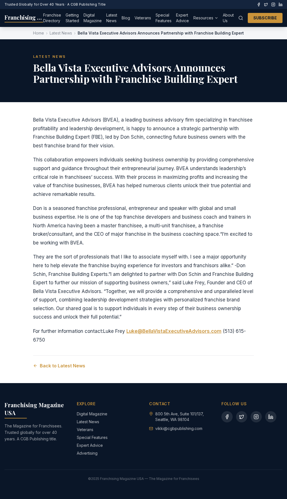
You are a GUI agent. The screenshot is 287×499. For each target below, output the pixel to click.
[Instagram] (273, 4)
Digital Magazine (93, 18)
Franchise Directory (52, 18)
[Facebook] (259, 4)
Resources (203, 17)
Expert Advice (182, 18)
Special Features (164, 18)
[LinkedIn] (281, 4)
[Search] (240, 17)
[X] (266, 4)
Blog (126, 17)
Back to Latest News (62, 365)
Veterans (143, 17)
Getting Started (72, 18)
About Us (228, 18)
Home (38, 33)
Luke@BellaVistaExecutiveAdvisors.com (173, 331)
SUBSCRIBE (265, 17)
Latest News (111, 18)
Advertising (87, 453)
